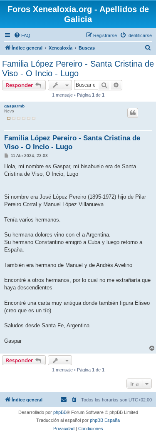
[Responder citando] (132, 113)
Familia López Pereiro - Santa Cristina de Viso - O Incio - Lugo (78, 68)
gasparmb (14, 106)
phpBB (60, 412)
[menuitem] (22, 35)
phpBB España (105, 420)
